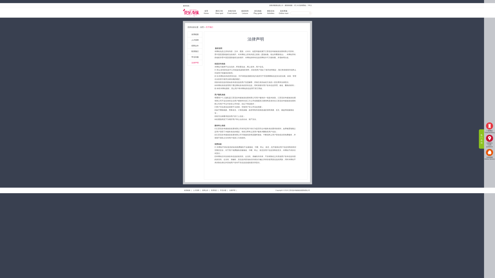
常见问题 (195, 57)
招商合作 (195, 46)
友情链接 (195, 34)
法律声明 (195, 63)
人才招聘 (195, 40)
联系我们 (195, 51)
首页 (202, 27)
